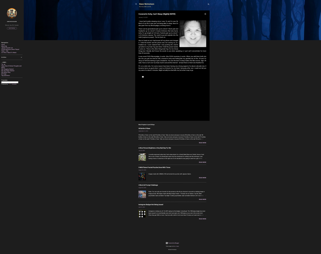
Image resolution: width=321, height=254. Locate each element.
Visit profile (12, 28)
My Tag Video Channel (7, 71)
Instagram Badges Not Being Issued (151, 204)
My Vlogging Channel (7, 69)
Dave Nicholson (146, 4)
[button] (205, 14)
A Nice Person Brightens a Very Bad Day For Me (155, 148)
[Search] (209, 4)
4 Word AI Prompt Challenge (148, 185)
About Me (4, 46)
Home (3, 44)
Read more (202, 143)
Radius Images (176, 246)
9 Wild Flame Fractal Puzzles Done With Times (154, 167)
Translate (14, 84)
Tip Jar (3, 64)
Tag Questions (5, 75)
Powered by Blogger (173, 243)
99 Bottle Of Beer (144, 128)
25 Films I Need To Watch (8, 52)
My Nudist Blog (5, 72)
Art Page (3, 74)
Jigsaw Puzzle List (7, 48)
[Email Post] (143, 77)
